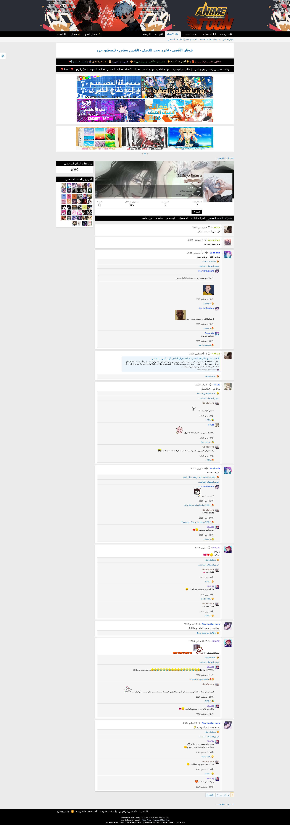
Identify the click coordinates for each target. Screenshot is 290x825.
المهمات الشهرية (119, 61)
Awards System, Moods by (145, 820)
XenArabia (64, 811)
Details (181, 822)
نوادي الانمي (148, 69)
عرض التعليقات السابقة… (208, 266)
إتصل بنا (142, 811)
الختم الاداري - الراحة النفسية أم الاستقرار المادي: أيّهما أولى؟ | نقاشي (185, 358)
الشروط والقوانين (126, 811)
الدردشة (147, 34)
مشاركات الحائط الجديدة (210, 39)
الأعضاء (170, 34)
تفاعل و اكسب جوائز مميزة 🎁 (206, 61)
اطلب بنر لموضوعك (180, 69)
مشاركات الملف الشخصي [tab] (220, 217)
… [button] (221, 794)
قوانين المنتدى (79, 61)
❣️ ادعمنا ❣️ (67, 69)
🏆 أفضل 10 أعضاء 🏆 (178, 61)
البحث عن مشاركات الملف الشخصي (183, 39)
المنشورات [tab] (183, 217)
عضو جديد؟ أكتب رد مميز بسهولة (149, 61)
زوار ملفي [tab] (147, 217)
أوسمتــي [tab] (170, 217)
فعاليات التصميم (115, 69)
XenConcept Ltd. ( (172, 822)
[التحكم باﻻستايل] (3, 56)
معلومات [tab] (159, 217)
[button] (201, 34)
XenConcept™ (149, 822)
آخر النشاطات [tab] (198, 217)
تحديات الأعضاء (132, 69)
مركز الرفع (80, 69)
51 (99, 204)
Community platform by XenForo (145, 818)
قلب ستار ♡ (192, 187)
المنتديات (207, 34)
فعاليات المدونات (96, 69)
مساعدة (91, 811)
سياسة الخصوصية (107, 811)
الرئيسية (224, 34)
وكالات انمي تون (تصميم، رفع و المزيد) (211, 69)
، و (199, 477)
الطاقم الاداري (99, 61)
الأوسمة (159, 34)
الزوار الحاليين (228, 39)
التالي (211, 794)
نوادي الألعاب (162, 69)
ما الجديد (189, 34)
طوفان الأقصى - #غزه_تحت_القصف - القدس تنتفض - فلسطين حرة (145, 50)
